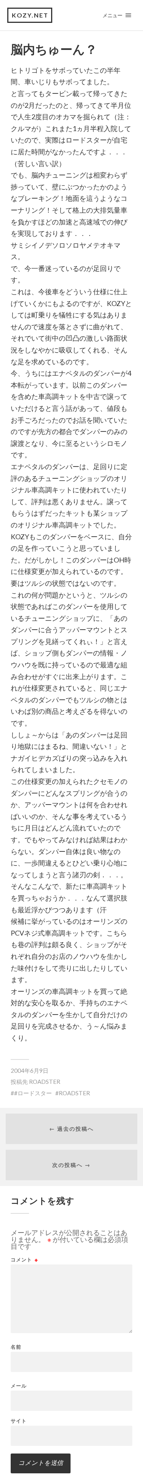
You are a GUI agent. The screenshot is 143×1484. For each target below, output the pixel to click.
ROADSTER (44, 1081)
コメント (24, 1259)
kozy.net (30, 15)
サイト (19, 1420)
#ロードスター (33, 1093)
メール (19, 1385)
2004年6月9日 (29, 1070)
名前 (16, 1347)
